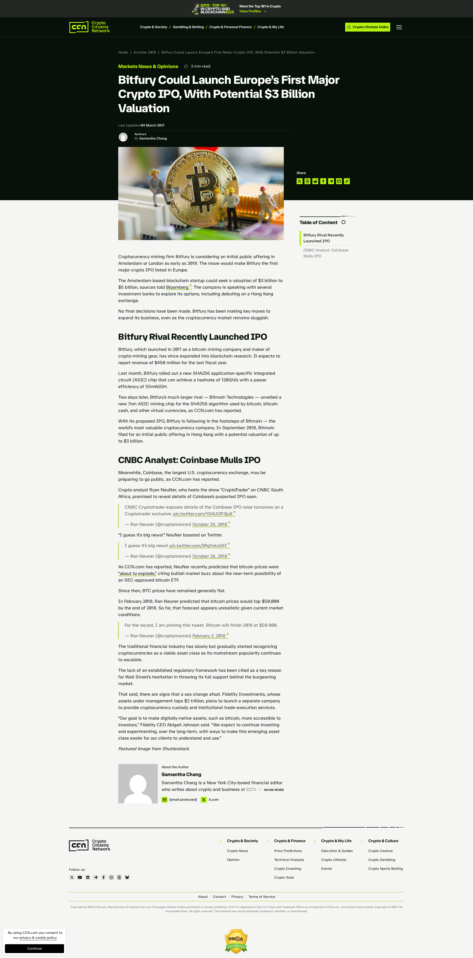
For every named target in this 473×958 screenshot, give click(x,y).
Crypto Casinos (380, 851)
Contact (219, 897)
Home (123, 52)
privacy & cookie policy (38, 938)
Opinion (233, 860)
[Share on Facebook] (323, 181)
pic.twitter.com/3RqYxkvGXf (198, 545)
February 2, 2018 (208, 636)
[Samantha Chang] (138, 783)
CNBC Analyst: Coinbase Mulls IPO (326, 253)
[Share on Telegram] (331, 181)
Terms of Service (262, 897)
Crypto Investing (287, 869)
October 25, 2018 (209, 524)
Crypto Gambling (381, 860)
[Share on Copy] (347, 181)
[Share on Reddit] (315, 181)
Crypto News (237, 851)
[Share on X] (300, 181)
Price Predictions (288, 851)
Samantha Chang (153, 138)
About (203, 897)
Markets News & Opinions (148, 66)
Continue (34, 948)
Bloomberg (177, 287)
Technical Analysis (289, 860)
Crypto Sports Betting (385, 869)
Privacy (237, 897)
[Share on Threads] (307, 181)
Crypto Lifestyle (333, 860)
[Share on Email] (339, 181)
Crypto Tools (284, 877)
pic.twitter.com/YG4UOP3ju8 (202, 513)
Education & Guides (337, 851)
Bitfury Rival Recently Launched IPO (324, 238)
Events (326, 869)
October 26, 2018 (209, 556)
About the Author (175, 767)
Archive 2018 (145, 52)
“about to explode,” (137, 573)
